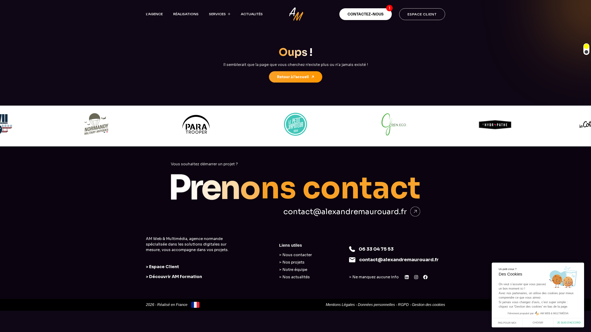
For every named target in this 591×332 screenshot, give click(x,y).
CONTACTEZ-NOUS (365, 14)
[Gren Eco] (395, 124)
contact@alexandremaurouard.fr (345, 211)
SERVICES (217, 14)
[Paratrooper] (196, 124)
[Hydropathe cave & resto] (495, 124)
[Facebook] (425, 277)
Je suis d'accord (569, 322)
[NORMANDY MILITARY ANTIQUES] (96, 124)
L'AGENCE (154, 14)
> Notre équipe (293, 269)
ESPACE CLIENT (422, 14)
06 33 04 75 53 (376, 249)
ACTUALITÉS (252, 14)
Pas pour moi (507, 322)
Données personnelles (376, 305)
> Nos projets (292, 262)
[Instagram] (416, 277)
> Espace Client (162, 266)
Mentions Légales (340, 305)
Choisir (538, 322)
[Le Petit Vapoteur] (296, 124)
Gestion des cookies (428, 305)
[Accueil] (296, 14)
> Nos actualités (294, 277)
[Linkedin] (407, 277)
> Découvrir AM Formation (174, 276)
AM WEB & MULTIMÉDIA (554, 313)
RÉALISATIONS (186, 14)
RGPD (403, 305)
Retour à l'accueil (293, 77)
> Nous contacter (295, 254)
